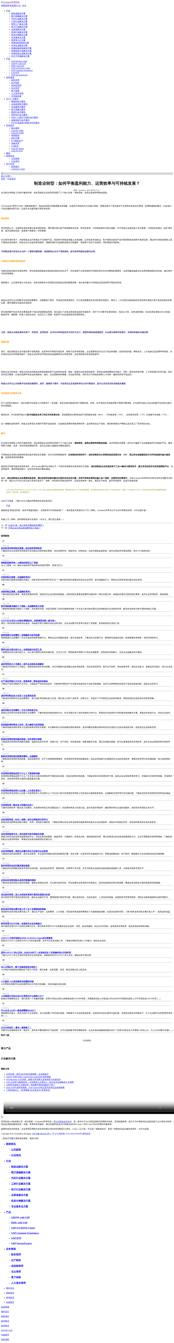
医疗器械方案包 (18, 109)
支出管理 (15, 88)
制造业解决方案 (18, 13)
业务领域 (10, 77)
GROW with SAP (18, 63)
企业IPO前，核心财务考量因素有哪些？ (26, 525)
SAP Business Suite (19, 61)
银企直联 (15, 128)
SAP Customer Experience (22, 70)
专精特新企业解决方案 (21, 53)
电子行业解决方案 (19, 27)
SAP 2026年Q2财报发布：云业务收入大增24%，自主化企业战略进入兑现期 (40, 1082)
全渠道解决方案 (18, 29)
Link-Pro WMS (17, 133)
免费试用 (5, 5)
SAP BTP (15, 73)
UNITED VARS (18, 169)
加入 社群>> (6, 176)
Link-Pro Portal (17, 148)
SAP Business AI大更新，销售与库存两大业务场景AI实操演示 (33, 1079)
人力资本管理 (17, 93)
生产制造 (15, 83)
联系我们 (14, 5)
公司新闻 (15, 159)
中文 (23, 5)
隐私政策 (86, 1134)
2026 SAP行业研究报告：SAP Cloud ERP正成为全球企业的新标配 (35, 1087)
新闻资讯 (10, 156)
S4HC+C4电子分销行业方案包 (24, 117)
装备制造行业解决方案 (21, 51)
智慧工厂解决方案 (19, 24)
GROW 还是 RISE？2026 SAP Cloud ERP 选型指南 (28, 1077)
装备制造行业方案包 (20, 120)
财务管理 (15, 80)
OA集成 (14, 146)
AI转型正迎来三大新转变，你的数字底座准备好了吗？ (30, 1085)
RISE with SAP (17, 66)
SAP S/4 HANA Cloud (20, 68)
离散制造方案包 (18, 101)
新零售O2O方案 (18, 40)
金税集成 (15, 135)
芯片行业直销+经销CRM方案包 (25, 123)
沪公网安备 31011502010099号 (68, 1134)
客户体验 (15, 91)
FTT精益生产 (17, 141)
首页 (3, 179)
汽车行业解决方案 (19, 19)
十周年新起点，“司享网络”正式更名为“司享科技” (28, 1090)
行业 (8, 11)
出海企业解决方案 (19, 45)
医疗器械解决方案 (19, 16)
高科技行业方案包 (19, 115)
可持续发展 (16, 96)
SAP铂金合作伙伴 (64, 1121)
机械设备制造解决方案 (21, 48)
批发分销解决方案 (19, 35)
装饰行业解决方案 (19, 32)
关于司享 (10, 164)
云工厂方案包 (12, 99)
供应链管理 (16, 85)
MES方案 (15, 138)
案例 (8, 153)
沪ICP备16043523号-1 (41, 1134)
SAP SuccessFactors (19, 75)
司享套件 (10, 125)
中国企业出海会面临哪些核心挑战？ (24, 528)
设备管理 (15, 143)
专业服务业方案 (18, 37)
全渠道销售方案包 (19, 104)
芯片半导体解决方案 (20, 56)
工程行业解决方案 (19, 21)
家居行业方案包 (18, 112)
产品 (8, 59)
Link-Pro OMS (17, 131)
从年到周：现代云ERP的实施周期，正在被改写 (27, 1074)
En (19, 5)
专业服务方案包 (18, 107)
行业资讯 (15, 161)
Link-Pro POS (17, 151)
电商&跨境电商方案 (20, 43)
